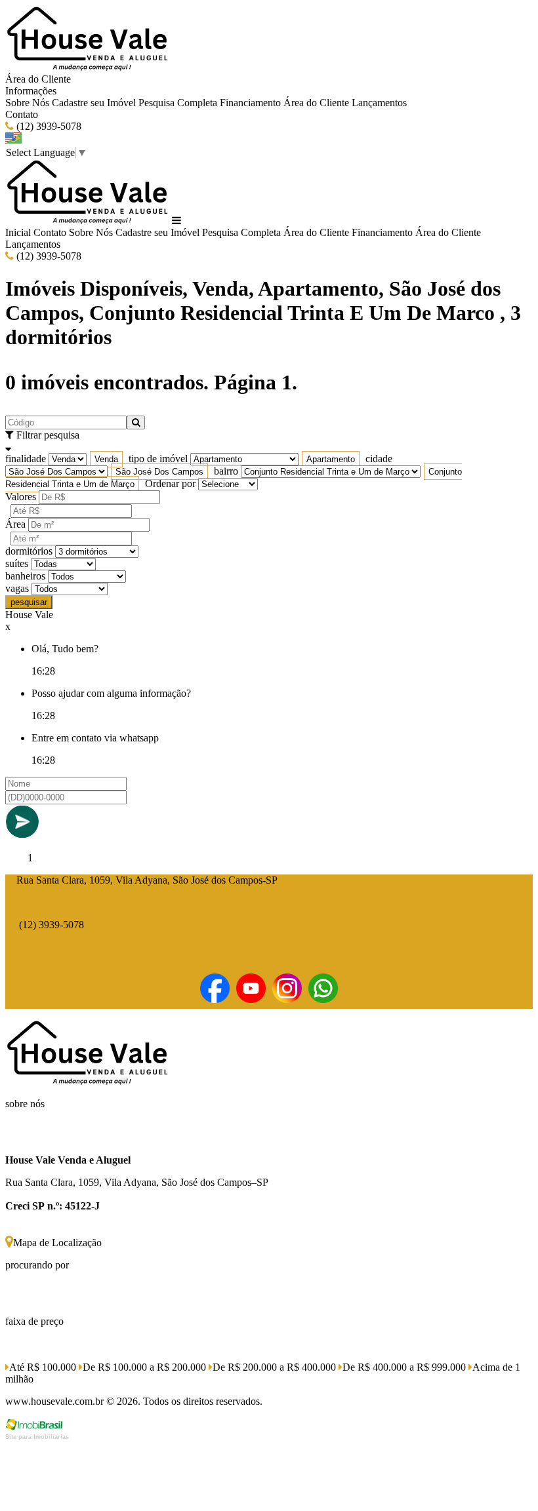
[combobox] (106, 459)
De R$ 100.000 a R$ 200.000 (144, 1367)
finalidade (25, 458)
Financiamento (250, 102)
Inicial (18, 232)
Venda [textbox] (106, 459)
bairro (226, 471)
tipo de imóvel (158, 458)
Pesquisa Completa (177, 102)
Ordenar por (170, 483)
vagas (17, 588)
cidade (378, 458)
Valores (20, 496)
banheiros (25, 575)
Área (15, 524)
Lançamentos (379, 102)
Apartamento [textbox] (330, 459)
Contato (21, 114)
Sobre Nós (27, 102)
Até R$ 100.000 (42, 1367)
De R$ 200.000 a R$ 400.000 (274, 1367)
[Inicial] (87, 67)
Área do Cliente (38, 79)
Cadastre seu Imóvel (94, 102)
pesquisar (28, 602)
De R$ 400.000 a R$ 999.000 (404, 1367)
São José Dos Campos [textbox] (159, 472)
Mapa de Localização (57, 1242)
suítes (16, 563)
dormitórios (28, 551)
